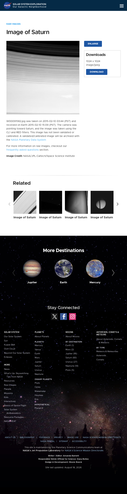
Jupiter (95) (71, 354)
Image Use (73, 438)
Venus (38, 350)
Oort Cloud (9, 349)
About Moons (72, 336)
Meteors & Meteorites (107, 351)
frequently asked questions (22, 150)
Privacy (58, 438)
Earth (63, 282)
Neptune (39, 374)
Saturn (38, 366)
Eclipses (8, 357)
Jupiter (32, 282)
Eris (36, 399)
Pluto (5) (70, 370)
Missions (8, 393)
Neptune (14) (72, 366)
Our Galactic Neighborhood (29, 7)
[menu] (121, 5)
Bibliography (27, 438)
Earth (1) (70, 345)
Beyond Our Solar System (17, 353)
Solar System (11, 332)
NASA (8, 5)
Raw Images (13, 24)
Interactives (10, 401)
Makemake (40, 391)
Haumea (39, 395)
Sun (6, 341)
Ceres (37, 387)
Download (97, 72)
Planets (39, 332)
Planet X (39, 408)
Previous (9, 204)
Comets (100, 360)
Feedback (44, 438)
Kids (6, 397)
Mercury (95, 282)
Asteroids (101, 355)
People (7, 389)
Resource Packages (14, 417)
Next (117, 204)
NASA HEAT (10, 421)
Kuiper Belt (9, 345)
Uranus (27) (71, 362)
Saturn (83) (71, 358)
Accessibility (79, 441)
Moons (69, 332)
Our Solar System (13, 336)
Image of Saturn (24, 217)
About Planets (42, 336)
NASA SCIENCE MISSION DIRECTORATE (102, 438)
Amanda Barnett (71, 456)
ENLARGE (93, 44)
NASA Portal (47, 441)
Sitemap (63, 441)
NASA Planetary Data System (28, 140)
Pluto (37, 383)
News (7, 369)
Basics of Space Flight (15, 405)
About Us (10, 438)
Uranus (38, 370)
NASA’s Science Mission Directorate (84, 451)
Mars (37, 358)
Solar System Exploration (29, 3)
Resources (9, 381)
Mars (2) (70, 350)
